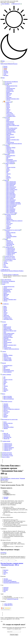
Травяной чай (9, 243)
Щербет (8, 228)
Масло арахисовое (10, 184)
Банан (7, 120)
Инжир (8, 104)
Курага (8, 105)
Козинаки (8, 216)
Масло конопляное (11, 194)
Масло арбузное (10, 185)
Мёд (7, 158)
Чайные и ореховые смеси (12, 98)
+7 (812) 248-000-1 (7, 603)
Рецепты (5, 572)
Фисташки (8, 97)
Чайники (8, 237)
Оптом (5, 70)
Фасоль (8, 176)
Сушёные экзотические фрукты (14, 143)
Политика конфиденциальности (11, 582)
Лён (7, 164)
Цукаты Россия (10, 142)
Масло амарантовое (11, 183)
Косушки (8, 233)
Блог (4, 264)
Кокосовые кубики (11, 131)
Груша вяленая (9, 122)
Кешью (8, 92)
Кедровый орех (10, 91)
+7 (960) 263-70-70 (5, 269)
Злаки (7, 168)
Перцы (8, 146)
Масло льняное (10, 198)
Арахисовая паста (10, 155)
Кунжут (8, 169)
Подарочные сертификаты (11, 81)
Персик (8, 107)
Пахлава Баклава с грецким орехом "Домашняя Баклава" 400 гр (12, 564)
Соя (7, 175)
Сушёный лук (9, 254)
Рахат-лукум (9, 223)
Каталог (5, 66)
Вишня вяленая (10, 121)
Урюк (7, 108)
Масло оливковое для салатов (13, 203)
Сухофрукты (8, 102)
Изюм (7, 103)
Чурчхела (8, 227)
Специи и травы (10, 151)
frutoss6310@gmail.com (12, 599)
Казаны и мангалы (10, 232)
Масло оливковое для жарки (13, 202)
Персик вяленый (10, 137)
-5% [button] (1, 621)
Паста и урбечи (8, 260)
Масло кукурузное (10, 196)
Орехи (6, 84)
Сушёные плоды (10, 114)
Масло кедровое (10, 192)
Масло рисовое (10, 207)
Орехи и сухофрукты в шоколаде (14, 220)
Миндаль (8, 94)
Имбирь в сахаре (10, 124)
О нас (4, 74)
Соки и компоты (10, 162)
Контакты (5, 75)
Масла (6, 180)
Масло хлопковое (10, 211)
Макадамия (9, 93)
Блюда (7, 231)
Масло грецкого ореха (11, 189)
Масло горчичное (10, 188)
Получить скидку (14, 634)
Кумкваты (8, 133)
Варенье (8, 156)
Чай (6, 239)
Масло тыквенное (10, 210)
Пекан (7, 96)
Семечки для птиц (10, 167)
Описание (5, 497)
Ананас (8, 119)
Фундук (8, 100)
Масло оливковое (10, 201)
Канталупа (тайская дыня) (12, 125)
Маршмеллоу (9, 219)
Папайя (8, 135)
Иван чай (8, 240)
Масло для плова (10, 190)
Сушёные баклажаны (11, 252)
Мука (7, 179)
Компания (5, 587)
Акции (5, 68)
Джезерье (8, 215)
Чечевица (8, 177)
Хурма (7, 111)
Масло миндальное (11, 199)
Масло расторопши (11, 206)
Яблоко (8, 141)
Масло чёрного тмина (11, 212)
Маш (7, 171)
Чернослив (9, 112)
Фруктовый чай (10, 244)
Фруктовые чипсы (10, 116)
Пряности (8, 148)
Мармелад (8, 218)
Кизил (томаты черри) (11, 128)
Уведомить (3, 482)
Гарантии (5, 72)
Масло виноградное (11, 186)
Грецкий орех (9, 89)
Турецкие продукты (10, 256)
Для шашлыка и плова (10, 259)
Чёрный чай (9, 245)
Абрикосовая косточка (11, 85)
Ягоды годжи (9, 113)
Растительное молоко (11, 160)
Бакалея (7, 154)
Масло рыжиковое (10, 209)
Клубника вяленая (10, 129)
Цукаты (7, 117)
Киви (7, 126)
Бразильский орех (10, 88)
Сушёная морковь (10, 249)
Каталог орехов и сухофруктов (10, 274)
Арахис (8, 87)
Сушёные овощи (10, 152)
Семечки (8, 173)
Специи (7, 145)
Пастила (8, 222)
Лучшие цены (8, 83)
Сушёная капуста (10, 248)
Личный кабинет (7, 580)
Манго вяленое (10, 134)
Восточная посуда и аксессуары (12, 230)
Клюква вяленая (10, 130)
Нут (7, 166)
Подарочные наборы (11, 236)
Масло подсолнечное (11, 205)
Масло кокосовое (10, 193)
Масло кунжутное (10, 197)
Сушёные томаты (10, 253)
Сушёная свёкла (10, 251)
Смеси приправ (10, 150)
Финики (8, 109)
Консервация (9, 159)
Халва (7, 225)
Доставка (5, 71)
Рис (7, 172)
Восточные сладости (10, 214)
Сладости (8, 224)
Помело (8, 138)
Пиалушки (9, 235)
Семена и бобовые (9, 163)
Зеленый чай (9, 241)
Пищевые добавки (10, 147)
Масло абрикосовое (11, 181)
